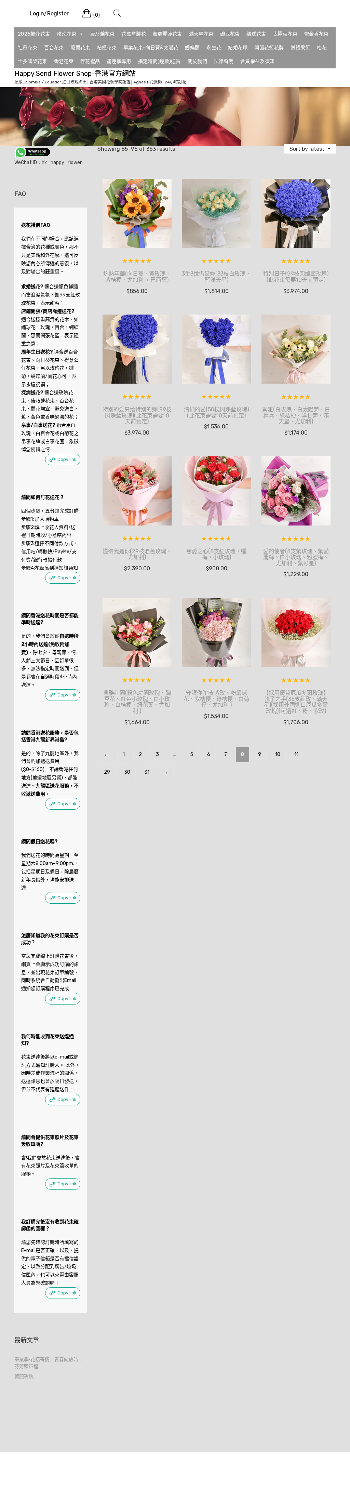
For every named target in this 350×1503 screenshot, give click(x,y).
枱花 (322, 48)
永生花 (213, 48)
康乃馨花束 (102, 34)
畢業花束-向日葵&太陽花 (150, 48)
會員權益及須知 (257, 61)
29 (107, 772)
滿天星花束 (201, 34)
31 (146, 772)
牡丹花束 (27, 48)
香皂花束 (63, 61)
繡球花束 (256, 34)
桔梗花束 (107, 48)
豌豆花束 (230, 34)
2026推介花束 (34, 34)
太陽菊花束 (285, 34)
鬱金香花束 (316, 34)
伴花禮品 (90, 61)
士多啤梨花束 (32, 61)
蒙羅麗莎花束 (167, 34)
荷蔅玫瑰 (23, 1377)
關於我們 (197, 61)
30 (127, 772)
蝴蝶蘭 (192, 48)
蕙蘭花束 (80, 48)
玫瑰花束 (66, 34)
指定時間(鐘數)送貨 (159, 61)
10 (277, 754)
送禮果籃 (300, 48)
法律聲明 (223, 61)
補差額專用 (119, 61)
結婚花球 (237, 48)
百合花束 (54, 48)
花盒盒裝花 (133, 34)
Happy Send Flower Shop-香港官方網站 (75, 73)
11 (296, 754)
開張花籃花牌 (269, 48)
